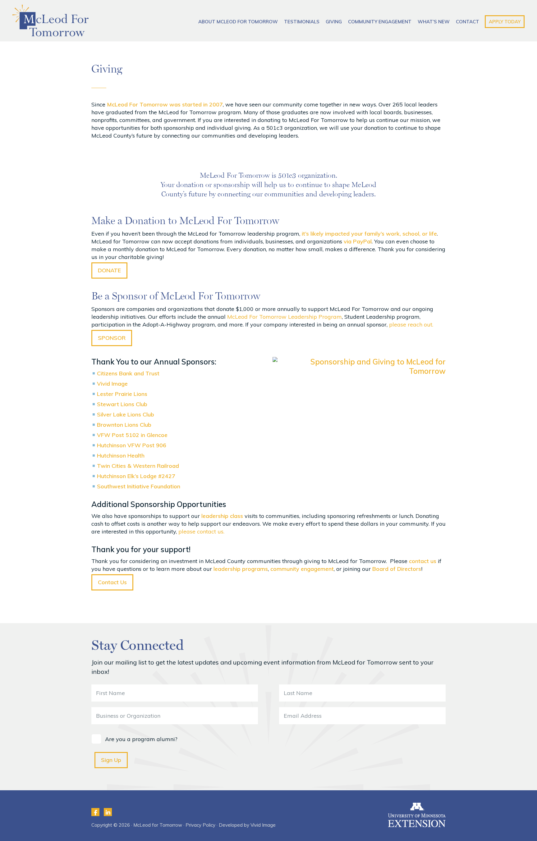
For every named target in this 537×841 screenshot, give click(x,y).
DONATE (109, 270)
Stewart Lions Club (122, 404)
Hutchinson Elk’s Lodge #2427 (136, 476)
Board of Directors (396, 568)
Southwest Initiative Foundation (138, 486)
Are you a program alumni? (141, 739)
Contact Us (112, 582)
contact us (422, 561)
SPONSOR (112, 337)
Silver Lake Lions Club (125, 414)
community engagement (302, 568)
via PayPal (358, 241)
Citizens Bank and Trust (128, 373)
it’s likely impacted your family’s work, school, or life (368, 233)
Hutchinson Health (121, 455)
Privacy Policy (200, 825)
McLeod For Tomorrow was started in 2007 (165, 104)
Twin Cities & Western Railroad (138, 465)
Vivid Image (112, 383)
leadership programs (240, 568)
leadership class (222, 515)
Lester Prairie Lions (122, 393)
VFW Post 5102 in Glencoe (132, 435)
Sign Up (111, 759)
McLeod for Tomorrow (50, 20)
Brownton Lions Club (124, 424)
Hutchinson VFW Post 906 (131, 445)
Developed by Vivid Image (247, 825)
